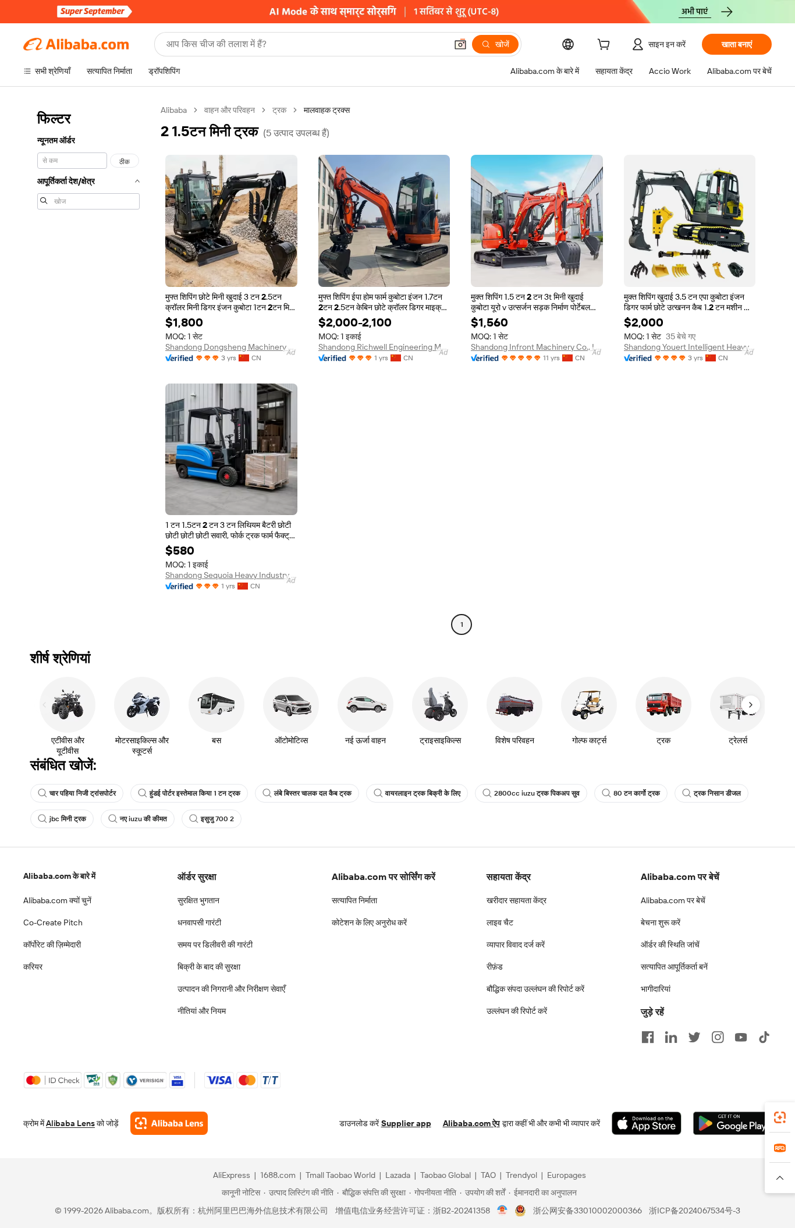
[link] (780, 1117)
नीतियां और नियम (202, 1011)
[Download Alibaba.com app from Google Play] (732, 1123)
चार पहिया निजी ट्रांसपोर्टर (82, 793)
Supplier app (406, 1123)
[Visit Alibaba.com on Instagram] (718, 1037)
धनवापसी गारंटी (199, 922)
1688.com (278, 1175)
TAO (488, 1175)
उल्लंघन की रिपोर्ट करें (517, 1011)
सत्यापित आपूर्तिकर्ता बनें (674, 966)
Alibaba (174, 110)
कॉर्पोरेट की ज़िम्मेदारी (52, 944)
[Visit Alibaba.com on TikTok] (764, 1037)
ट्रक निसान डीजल (717, 793)
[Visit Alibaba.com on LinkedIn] (671, 1037)
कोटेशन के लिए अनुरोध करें (369, 922)
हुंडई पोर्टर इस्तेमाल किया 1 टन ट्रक (195, 793)
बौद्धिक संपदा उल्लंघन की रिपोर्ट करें (535, 988)
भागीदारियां (655, 988)
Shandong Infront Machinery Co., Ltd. (537, 347)
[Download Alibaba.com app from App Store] (647, 1123)
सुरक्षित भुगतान (198, 900)
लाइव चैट (500, 922)
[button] (460, 44)
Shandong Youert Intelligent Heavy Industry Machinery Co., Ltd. (690, 347)
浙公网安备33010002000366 (587, 1210)
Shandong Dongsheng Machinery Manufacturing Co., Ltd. (231, 347)
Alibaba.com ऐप (471, 1123)
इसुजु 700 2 (217, 819)
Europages (566, 1175)
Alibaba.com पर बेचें (673, 900)
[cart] (606, 46)
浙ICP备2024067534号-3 (694, 1210)
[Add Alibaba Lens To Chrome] (169, 1123)
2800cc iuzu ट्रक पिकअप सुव (537, 793)
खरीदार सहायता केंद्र (516, 900)
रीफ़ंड (495, 966)
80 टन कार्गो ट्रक (636, 793)
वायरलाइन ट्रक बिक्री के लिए (422, 793)
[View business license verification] (502, 1210)
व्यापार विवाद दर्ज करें (516, 944)
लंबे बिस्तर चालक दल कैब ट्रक (313, 793)
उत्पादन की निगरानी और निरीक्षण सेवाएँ (231, 988)
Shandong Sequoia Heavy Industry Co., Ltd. (231, 575)
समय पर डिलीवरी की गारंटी (215, 944)
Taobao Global (445, 1175)
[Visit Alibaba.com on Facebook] (648, 1037)
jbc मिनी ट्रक (67, 819)
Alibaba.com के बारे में (59, 876)
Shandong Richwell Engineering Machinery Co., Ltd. (384, 347)
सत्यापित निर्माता (354, 900)
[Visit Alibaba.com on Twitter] (694, 1037)
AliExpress (231, 1175)
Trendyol (521, 1175)
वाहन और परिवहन (229, 110)
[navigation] (88, 369)
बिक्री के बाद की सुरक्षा (209, 966)
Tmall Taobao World (340, 1175)
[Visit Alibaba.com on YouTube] (741, 1037)
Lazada (397, 1175)
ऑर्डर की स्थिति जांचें (670, 944)
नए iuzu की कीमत (143, 819)
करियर (32, 966)
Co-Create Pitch (53, 922)
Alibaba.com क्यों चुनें (57, 900)
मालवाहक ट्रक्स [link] (327, 110)
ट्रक (279, 110)
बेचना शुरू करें (660, 922)
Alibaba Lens (70, 1123)
